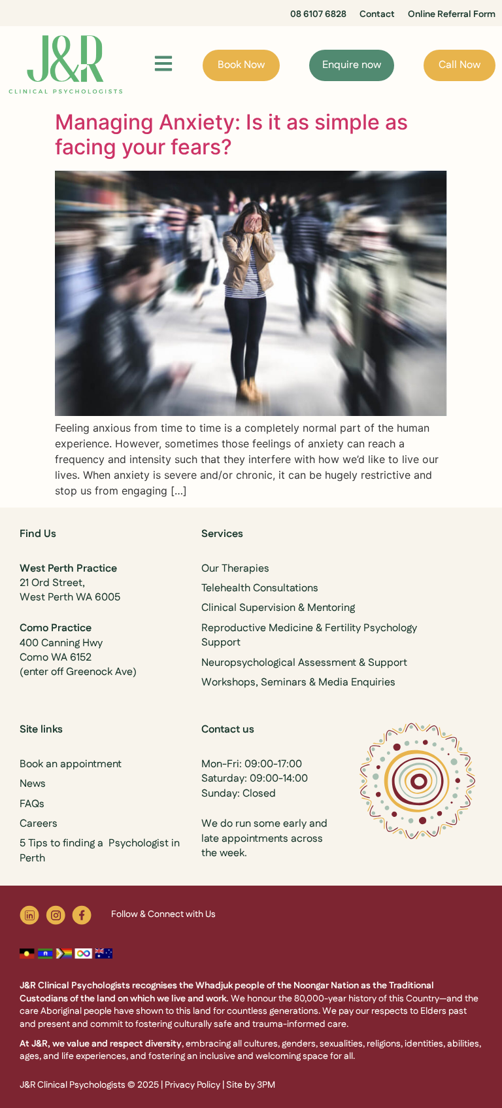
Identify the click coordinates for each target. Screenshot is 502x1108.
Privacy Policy (192, 1085)
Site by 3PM (250, 1085)
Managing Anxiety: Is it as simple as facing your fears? (231, 134)
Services (222, 534)
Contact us (227, 729)
